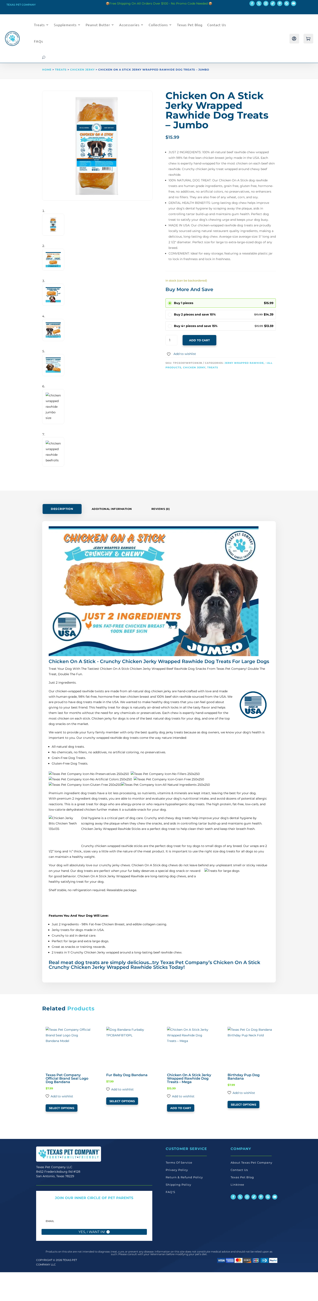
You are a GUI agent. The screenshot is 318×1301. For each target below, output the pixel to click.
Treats (39, 25)
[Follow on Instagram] (265, 3)
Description (62, 509)
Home (46, 69)
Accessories (129, 25)
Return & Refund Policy (184, 1177)
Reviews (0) (160, 508)
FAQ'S (170, 1192)
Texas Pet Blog (189, 25)
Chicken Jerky (82, 69)
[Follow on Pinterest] (279, 3)
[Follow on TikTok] (272, 3)
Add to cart (199, 340)
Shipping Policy (178, 1184)
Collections (158, 25)
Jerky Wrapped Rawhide (244, 362)
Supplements (65, 25)
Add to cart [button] (180, 1108)
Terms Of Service (179, 1162)
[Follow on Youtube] (293, 3)
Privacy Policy (177, 1170)
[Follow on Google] (286, 3)
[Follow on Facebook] (252, 3)
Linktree (237, 1184)
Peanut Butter (98, 25)
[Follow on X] (259, 3)
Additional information (112, 508)
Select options (61, 1108)
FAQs (38, 41)
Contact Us (216, 25)
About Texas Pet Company (251, 1162)
